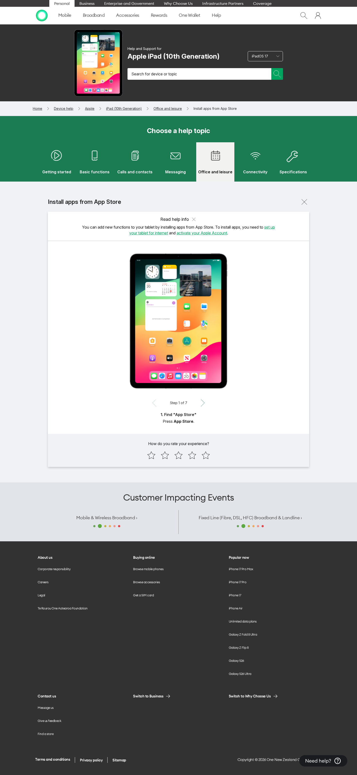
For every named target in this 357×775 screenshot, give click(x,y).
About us (45, 557)
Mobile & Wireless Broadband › (106, 517)
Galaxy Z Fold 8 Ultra (243, 634)
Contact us (47, 696)
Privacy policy (91, 760)
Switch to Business (148, 696)
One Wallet (189, 15)
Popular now (239, 557)
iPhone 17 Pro (237, 582)
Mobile (64, 15)
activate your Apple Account (202, 233)
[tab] (57, 162)
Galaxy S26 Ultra (240, 674)
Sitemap (119, 760)
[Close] (304, 202)
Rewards (159, 15)
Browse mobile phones (148, 569)
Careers (43, 582)
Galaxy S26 (236, 661)
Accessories (127, 15)
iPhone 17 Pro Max (241, 569)
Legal (41, 595)
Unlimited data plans (243, 621)
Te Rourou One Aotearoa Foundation (63, 608)
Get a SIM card (143, 595)
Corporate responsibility (54, 569)
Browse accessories (146, 582)
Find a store (45, 734)
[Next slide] (203, 403)
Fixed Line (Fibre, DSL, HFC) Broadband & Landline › (250, 517)
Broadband (94, 15)
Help (216, 15)
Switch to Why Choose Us (250, 696)
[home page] (42, 15)
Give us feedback (49, 721)
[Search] (277, 74)
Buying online (144, 557)
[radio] (151, 455)
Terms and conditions (52, 759)
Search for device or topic (154, 74)
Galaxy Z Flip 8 (239, 647)
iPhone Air (236, 608)
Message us (45, 708)
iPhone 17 (235, 595)
